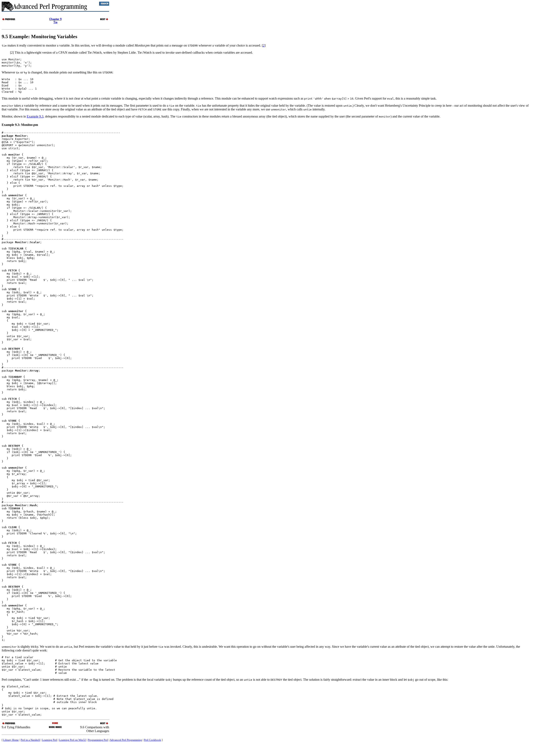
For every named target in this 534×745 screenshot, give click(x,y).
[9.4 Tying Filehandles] (9, 20)
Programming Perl (98, 739)
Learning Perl (49, 739)
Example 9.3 (35, 116)
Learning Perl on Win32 (72, 739)
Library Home (11, 739)
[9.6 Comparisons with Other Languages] (101, 20)
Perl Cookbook (152, 739)
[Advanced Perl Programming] (55, 723)
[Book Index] (55, 728)
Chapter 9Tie (55, 21)
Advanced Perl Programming (126, 739)
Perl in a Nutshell (30, 739)
